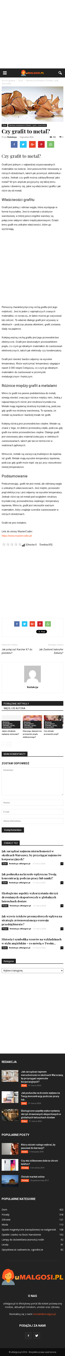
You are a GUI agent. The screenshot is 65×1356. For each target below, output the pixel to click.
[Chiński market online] (10, 1181)
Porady (25, 1168)
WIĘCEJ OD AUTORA (14, 708)
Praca (5, 906)
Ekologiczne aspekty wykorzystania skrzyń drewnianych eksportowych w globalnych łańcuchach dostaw (30, 897)
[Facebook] (28, 1335)
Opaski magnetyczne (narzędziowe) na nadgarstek (29, 1229)
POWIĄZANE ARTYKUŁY (16, 703)
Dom (4, 125)
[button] (60, 72)
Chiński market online (32, 1176)
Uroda (24, 1152)
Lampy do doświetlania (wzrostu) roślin (23, 1239)
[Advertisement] (32, 34)
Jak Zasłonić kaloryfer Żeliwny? (51, 651)
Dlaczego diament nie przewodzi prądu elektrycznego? (32, 734)
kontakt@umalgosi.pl (44, 1314)
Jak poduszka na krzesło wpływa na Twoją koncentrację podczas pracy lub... (40, 1096)
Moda (5, 1224)
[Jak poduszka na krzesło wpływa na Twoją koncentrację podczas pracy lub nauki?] (10, 1097)
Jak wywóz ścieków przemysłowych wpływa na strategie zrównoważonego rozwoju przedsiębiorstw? (32, 920)
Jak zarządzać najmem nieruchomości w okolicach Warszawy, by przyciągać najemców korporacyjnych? (32, 855)
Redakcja (12, 137)
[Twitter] (36, 1335)
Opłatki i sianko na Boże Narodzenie (21, 1234)
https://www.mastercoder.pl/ (17, 535)
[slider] (12, 544)
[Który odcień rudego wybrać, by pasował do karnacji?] (10, 1149)
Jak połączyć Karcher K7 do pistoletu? (17, 651)
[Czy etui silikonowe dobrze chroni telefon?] (10, 1165)
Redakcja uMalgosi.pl (19, 863)
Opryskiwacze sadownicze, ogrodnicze (22, 1249)
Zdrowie (6, 1219)
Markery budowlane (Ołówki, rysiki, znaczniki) (27, 125)
